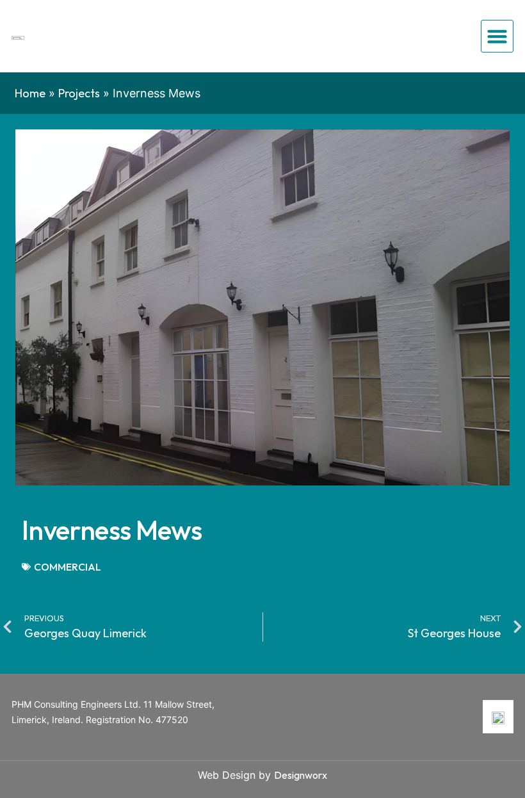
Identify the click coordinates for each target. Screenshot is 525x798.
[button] (497, 36)
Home (30, 93)
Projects (79, 93)
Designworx (300, 775)
